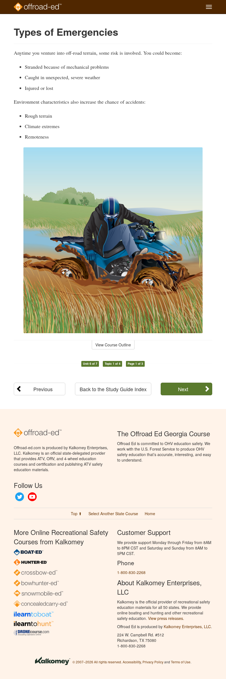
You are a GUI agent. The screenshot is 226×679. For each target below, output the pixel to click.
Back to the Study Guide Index (113, 389)
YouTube (32, 496)
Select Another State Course (113, 513)
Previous (43, 389)
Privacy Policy (152, 661)
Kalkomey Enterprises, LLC (187, 626)
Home (150, 513)
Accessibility (132, 661)
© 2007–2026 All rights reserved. (97, 661)
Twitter (19, 496)
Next (183, 389)
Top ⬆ (76, 513)
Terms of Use (180, 661)
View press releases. (166, 618)
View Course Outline (113, 344)
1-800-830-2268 (131, 572)
